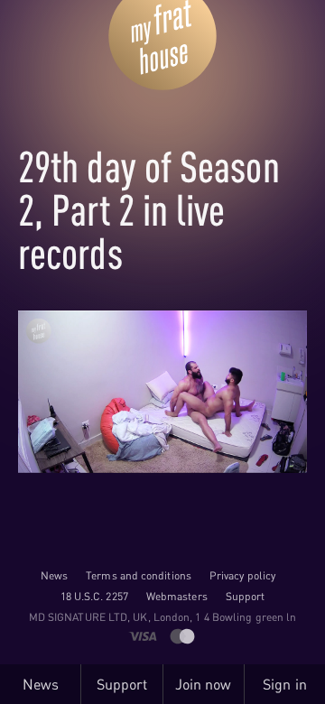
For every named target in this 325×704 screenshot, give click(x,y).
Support (245, 596)
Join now (203, 684)
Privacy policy (242, 575)
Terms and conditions (138, 575)
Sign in (285, 684)
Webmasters (177, 596)
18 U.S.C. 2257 (94, 596)
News (54, 575)
